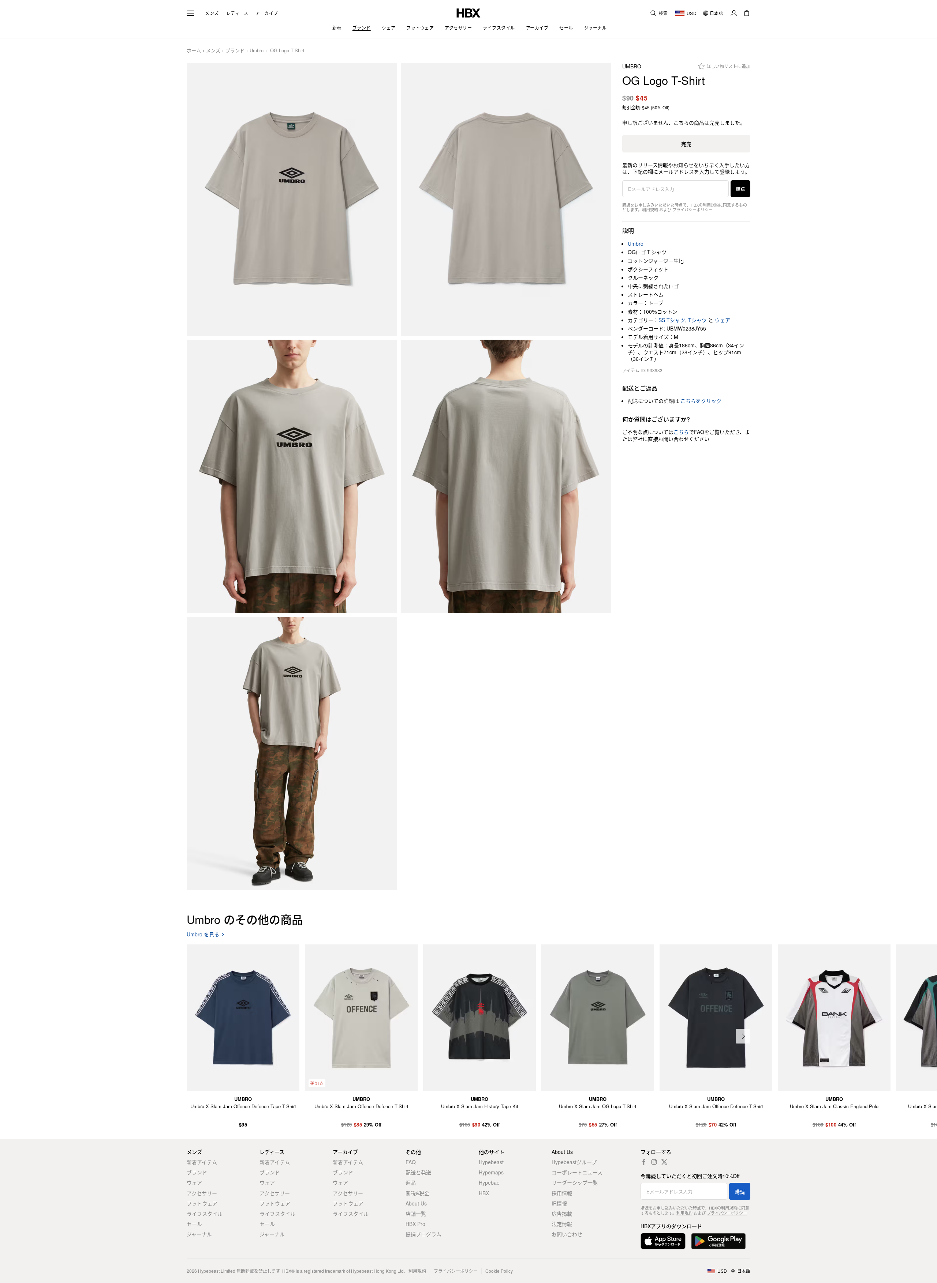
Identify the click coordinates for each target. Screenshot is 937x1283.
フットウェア (202, 1203)
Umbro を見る (203, 934)
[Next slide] (743, 1036)
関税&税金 (417, 1193)
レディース (237, 13)
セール (194, 1223)
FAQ (411, 1162)
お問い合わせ (567, 1234)
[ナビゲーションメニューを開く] (190, 13)
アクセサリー (202, 1193)
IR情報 (559, 1203)
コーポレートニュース (577, 1172)
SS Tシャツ (671, 320)
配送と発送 (418, 1172)
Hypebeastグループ (574, 1162)
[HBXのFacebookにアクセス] (644, 1162)
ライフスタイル (205, 1213)
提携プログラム (423, 1234)
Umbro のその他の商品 (245, 919)
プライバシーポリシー (692, 209)
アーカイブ (266, 13)
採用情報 (562, 1193)
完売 (686, 143)
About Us (416, 1203)
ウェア (722, 320)
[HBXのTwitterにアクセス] (664, 1162)
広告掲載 (562, 1213)
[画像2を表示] (506, 199)
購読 (740, 189)
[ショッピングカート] (746, 13)
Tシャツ (697, 320)
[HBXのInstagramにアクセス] (654, 1162)
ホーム (194, 51)
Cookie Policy (499, 1271)
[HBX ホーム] (468, 12)
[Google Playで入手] (718, 1241)
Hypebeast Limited (216, 1271)
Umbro (257, 51)
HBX (484, 1193)
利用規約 (650, 209)
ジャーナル (199, 1234)
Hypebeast (491, 1162)
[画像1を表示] (292, 199)
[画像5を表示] (292, 753)
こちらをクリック (700, 400)
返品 (411, 1182)
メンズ (212, 13)
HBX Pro (415, 1223)
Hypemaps (491, 1172)
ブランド (234, 51)
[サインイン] (734, 13)
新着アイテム (202, 1162)
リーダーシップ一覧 (575, 1182)
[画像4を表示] (506, 476)
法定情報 (562, 1223)
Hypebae (489, 1182)
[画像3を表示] (292, 476)
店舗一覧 (416, 1213)
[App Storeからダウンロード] (663, 1241)
